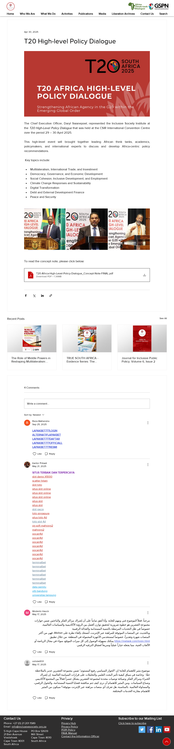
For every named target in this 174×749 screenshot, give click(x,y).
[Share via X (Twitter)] (34, 295)
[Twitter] (142, 729)
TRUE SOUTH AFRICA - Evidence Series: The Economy (82, 359)
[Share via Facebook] (25, 295)
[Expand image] (44, 229)
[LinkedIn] (158, 729)
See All (163, 318)
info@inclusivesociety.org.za (29, 726)
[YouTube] (167, 729)
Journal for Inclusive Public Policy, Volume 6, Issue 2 (139, 359)
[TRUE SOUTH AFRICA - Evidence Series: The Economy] (87, 338)
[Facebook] (150, 729)
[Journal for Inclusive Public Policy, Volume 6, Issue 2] (142, 338)
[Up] (167, 742)
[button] (27, 13)
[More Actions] (148, 423)
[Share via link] (50, 295)
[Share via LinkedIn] (42, 295)
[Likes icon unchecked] (34, 454)
